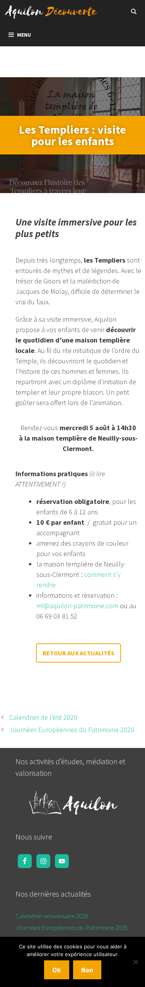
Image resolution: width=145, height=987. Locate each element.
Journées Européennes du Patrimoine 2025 (71, 927)
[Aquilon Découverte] (53, 11)
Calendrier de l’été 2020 (43, 717)
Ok (56, 969)
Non (87, 969)
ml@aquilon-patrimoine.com (77, 605)
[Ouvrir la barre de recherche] (134, 11)
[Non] (135, 962)
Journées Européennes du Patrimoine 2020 (71, 729)
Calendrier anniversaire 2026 (51, 916)
